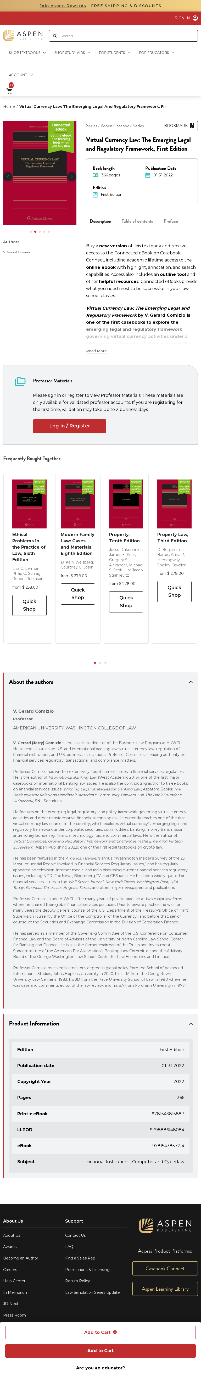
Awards (9, 1246)
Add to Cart (97, 1332)
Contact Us (75, 1235)
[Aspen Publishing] (22, 33)
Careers (10, 1269)
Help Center (14, 1281)
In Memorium (16, 1292)
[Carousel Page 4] (44, 232)
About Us (11, 1235)
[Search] (54, 35)
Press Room (14, 1315)
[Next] (71, 176)
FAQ (69, 1246)
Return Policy (77, 1281)
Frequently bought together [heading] (32, 458)
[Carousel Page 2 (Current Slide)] (35, 232)
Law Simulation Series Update (92, 1292)
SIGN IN (182, 18)
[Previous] (8, 176)
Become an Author (20, 1258)
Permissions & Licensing (87, 1269)
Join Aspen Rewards (63, 5)
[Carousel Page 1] (31, 232)
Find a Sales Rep (80, 1258)
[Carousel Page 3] (40, 232)
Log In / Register (69, 426)
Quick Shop (29, 605)
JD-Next (10, 1303)
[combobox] (129, 35)
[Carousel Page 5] (49, 232)
